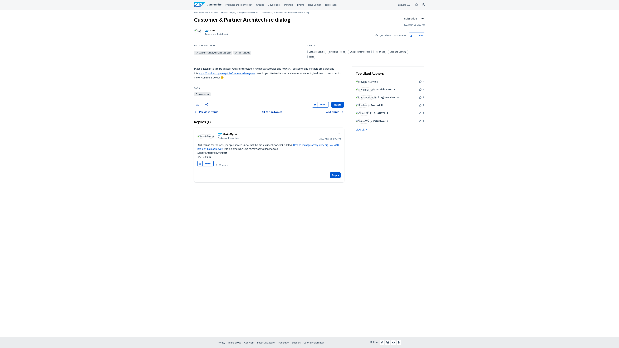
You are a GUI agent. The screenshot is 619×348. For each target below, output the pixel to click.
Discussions (266, 13)
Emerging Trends (337, 52)
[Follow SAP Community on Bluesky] (387, 342)
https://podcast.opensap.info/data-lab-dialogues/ (227, 73)
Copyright (249, 342)
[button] (411, 35)
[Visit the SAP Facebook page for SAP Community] (382, 342)
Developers (274, 5)
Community (214, 4)
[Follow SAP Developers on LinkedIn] (399, 342)
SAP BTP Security (242, 53)
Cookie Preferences (314, 342)
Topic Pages (331, 5)
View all (360, 129)
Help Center (314, 5)
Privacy (221, 342)
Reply (335, 175)
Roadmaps (380, 52)
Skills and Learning (398, 52)
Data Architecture (316, 52)
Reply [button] (337, 104)
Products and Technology (239, 5)
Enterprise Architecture (247, 13)
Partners (288, 5)
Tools (311, 57)
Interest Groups (228, 13)
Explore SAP (404, 5)
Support (296, 342)
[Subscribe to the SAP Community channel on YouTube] (393, 342)
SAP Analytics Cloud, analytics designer (213, 53)
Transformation (202, 94)
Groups (260, 5)
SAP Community (201, 13)
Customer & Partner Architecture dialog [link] (291, 13)
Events (300, 5)
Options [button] (422, 19)
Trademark (283, 342)
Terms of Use (234, 342)
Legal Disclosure (266, 342)
